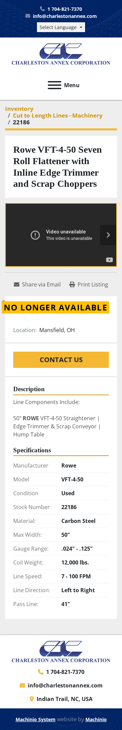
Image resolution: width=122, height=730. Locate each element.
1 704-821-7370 (64, 9)
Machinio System (36, 719)
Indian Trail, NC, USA (65, 699)
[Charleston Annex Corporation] (61, 651)
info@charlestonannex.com (65, 16)
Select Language (58, 27)
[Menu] (54, 85)
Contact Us (61, 359)
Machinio (96, 719)
